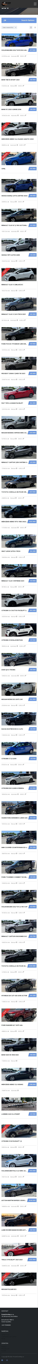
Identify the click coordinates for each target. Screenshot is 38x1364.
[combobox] (9, 27)
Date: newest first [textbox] (8, 27)
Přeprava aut (5, 1349)
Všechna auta (5, 1334)
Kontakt (3, 1351)
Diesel (3, 1338)
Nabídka (3, 1347)
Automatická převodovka (8, 1336)
